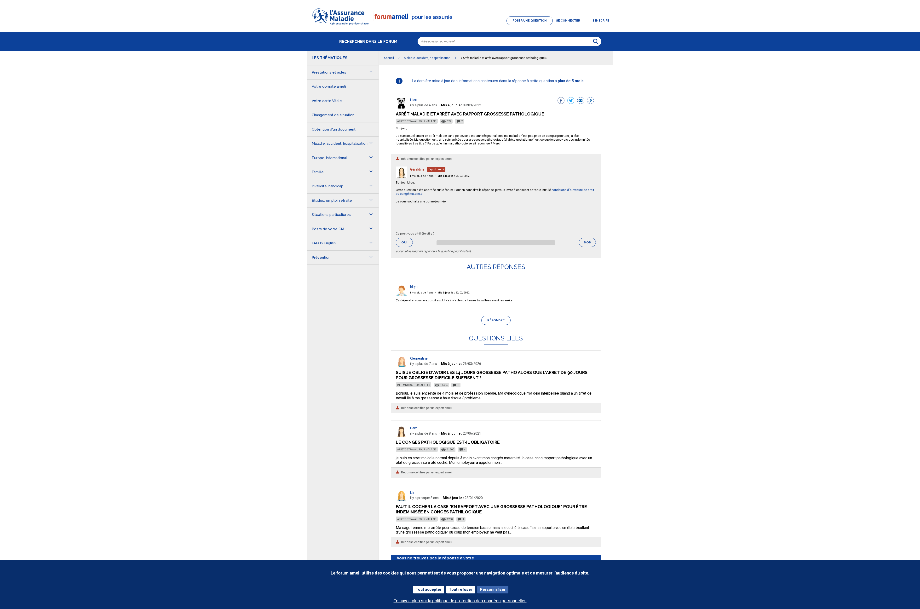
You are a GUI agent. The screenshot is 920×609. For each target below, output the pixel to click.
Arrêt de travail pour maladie (416, 121)
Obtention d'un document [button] (334, 129)
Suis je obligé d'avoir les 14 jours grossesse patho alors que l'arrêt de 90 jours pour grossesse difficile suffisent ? (491, 375)
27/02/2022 (453, 292)
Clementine (419, 358)
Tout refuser (460, 589)
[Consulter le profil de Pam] (401, 435)
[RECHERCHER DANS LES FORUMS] (595, 41)
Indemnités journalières (413, 385)
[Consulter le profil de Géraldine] (401, 176)
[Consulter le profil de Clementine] (401, 365)
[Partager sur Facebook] (561, 101)
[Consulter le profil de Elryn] (401, 294)
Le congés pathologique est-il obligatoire (448, 442)
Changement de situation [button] (333, 115)
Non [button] (590, 244)
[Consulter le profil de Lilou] (401, 107)
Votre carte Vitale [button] (327, 101)
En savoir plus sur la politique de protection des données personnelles (460, 600)
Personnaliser (493, 589)
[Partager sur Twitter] (570, 101)
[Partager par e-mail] (580, 101)
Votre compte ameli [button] (329, 86)
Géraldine (417, 169)
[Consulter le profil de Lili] (401, 500)
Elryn (414, 286)
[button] (460, 25)
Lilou (413, 100)
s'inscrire (600, 20)
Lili (412, 492)
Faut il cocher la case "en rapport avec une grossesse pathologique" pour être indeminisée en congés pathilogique (491, 509)
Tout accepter (429, 589)
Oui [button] (407, 242)
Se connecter (568, 20)
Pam (413, 428)
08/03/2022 (453, 176)
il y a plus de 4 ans (421, 176)
